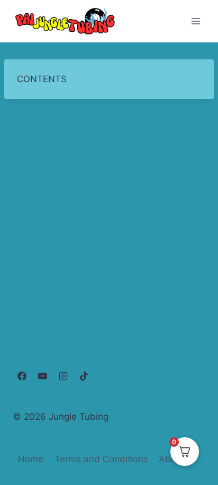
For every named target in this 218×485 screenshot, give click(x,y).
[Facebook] (22, 376)
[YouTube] (42, 376)
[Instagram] (63, 376)
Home (30, 459)
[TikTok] (84, 376)
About (172, 459)
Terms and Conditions (101, 459)
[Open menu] (195, 21)
